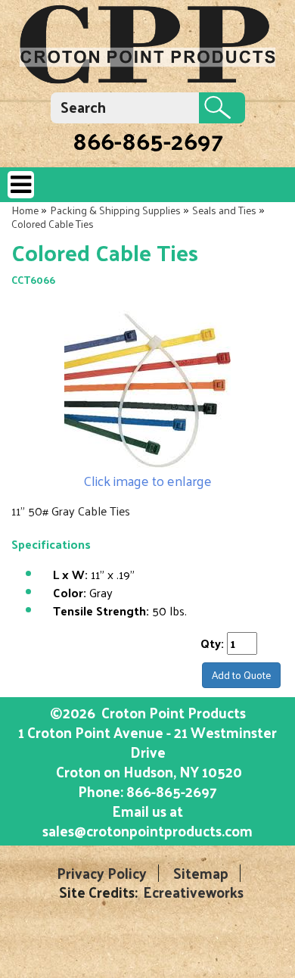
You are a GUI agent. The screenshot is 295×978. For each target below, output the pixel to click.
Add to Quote (241, 674)
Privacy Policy (102, 873)
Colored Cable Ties (52, 223)
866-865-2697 (148, 140)
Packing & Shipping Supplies (115, 210)
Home (25, 210)
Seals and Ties (224, 210)
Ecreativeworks (193, 892)
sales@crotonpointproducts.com (147, 830)
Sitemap (200, 873)
